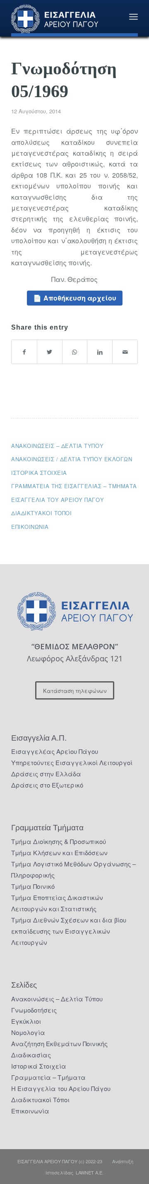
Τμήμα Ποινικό (33, 886)
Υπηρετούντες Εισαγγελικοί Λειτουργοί (71, 762)
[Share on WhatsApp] (74, 352)
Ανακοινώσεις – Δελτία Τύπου (57, 446)
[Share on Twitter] (49, 352)
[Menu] (133, 17)
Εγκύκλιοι (26, 1021)
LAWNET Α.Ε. (89, 1172)
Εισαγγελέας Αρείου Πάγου (54, 751)
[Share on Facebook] (24, 352)
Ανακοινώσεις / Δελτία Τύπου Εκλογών (71, 459)
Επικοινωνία (30, 527)
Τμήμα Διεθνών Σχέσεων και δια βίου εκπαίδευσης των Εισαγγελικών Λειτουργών (68, 931)
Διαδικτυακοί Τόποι (41, 513)
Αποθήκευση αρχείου (79, 298)
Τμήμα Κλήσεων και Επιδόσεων (59, 852)
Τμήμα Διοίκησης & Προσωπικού (58, 841)
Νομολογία (28, 1032)
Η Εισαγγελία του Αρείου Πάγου (61, 1088)
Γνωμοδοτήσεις (34, 1009)
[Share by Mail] (125, 352)
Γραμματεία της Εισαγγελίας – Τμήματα (74, 486)
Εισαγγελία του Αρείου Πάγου (57, 500)
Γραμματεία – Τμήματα (48, 1077)
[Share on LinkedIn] (99, 352)
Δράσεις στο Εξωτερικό (47, 784)
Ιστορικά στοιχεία (39, 473)
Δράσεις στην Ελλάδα (46, 773)
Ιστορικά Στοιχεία (38, 1066)
